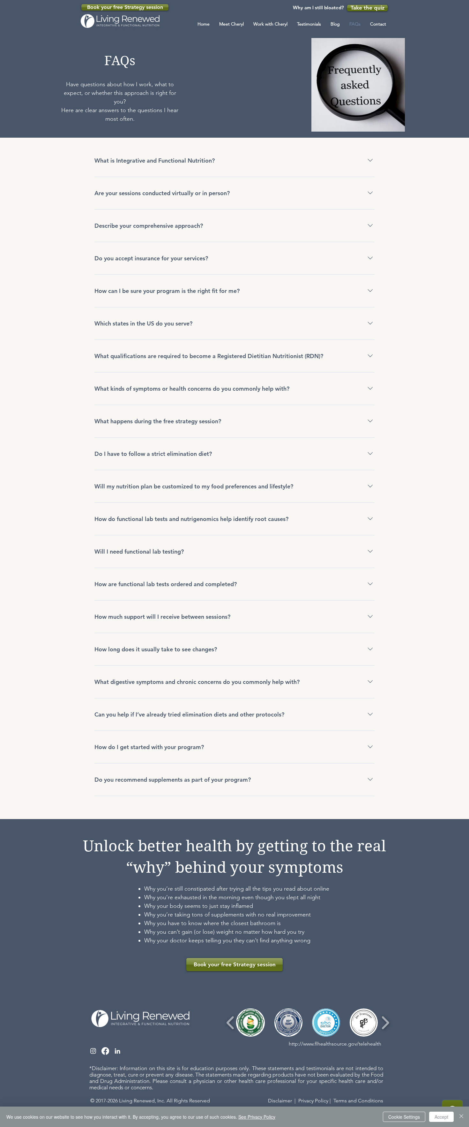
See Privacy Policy (256, 1117)
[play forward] (385, 1022)
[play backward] (230, 1022)
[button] (270, 24)
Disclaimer (280, 1101)
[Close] (461, 1117)
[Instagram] (93, 1051)
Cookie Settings (404, 1117)
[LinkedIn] (117, 1051)
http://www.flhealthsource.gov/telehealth (335, 1044)
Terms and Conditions (358, 1101)
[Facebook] (105, 1051)
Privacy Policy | (314, 1101)
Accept (441, 1117)
